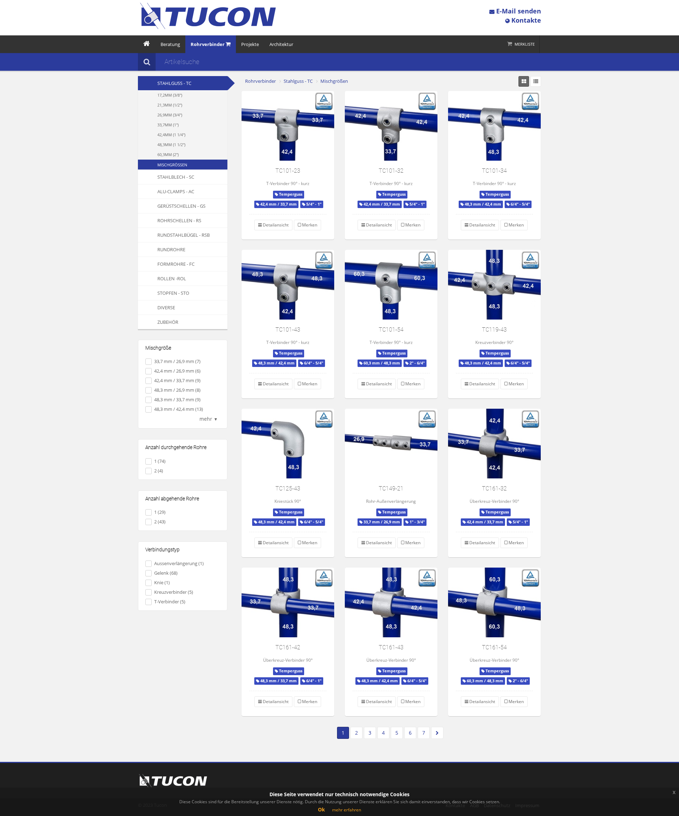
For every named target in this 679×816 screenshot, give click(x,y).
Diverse (166, 307)
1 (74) (160, 461)
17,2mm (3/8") (169, 95)
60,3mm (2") (168, 154)
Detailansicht (275, 225)
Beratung (170, 44)
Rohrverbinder (260, 81)
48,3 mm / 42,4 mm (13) (178, 409)
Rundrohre (171, 249)
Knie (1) (162, 582)
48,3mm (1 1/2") (171, 144)
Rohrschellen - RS (179, 220)
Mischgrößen (172, 164)
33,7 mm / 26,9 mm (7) (177, 361)
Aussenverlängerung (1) (179, 563)
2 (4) (158, 470)
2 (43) (160, 521)
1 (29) (160, 512)
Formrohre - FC (176, 264)
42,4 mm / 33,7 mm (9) (177, 380)
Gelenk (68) (166, 573)
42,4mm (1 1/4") (171, 134)
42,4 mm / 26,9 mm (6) (177, 371)
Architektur (281, 44)
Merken (309, 225)
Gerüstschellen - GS (181, 206)
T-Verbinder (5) (169, 601)
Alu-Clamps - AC (175, 191)
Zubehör (167, 322)
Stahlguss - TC (174, 83)
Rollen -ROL (171, 278)
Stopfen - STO (173, 293)
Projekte (250, 44)
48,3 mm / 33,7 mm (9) (177, 399)
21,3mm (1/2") (169, 105)
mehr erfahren (346, 810)
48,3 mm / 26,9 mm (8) (177, 390)
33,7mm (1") (168, 124)
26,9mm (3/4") (169, 114)
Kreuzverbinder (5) (173, 592)
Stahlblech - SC (175, 177)
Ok (321, 809)
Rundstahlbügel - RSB (183, 235)
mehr (208, 418)
